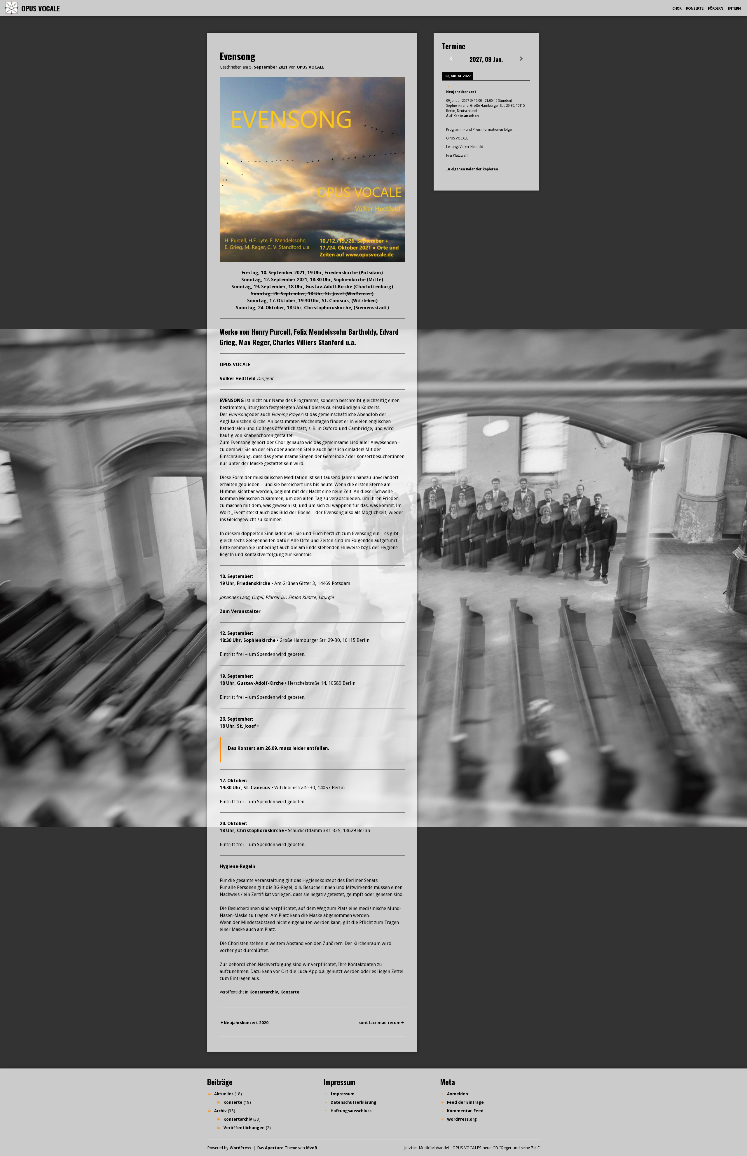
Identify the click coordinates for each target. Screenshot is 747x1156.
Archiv (220, 1110)
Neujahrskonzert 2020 (246, 1022)
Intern (734, 8)
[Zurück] (451, 58)
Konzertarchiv (263, 992)
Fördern (715, 8)
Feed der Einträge (465, 1102)
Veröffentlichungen (244, 1127)
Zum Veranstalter (240, 611)
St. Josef (246, 726)
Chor (676, 8)
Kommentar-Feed (465, 1110)
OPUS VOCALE (40, 8)
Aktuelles (223, 1094)
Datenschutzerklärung (353, 1102)
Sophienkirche (259, 640)
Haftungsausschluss (351, 1110)
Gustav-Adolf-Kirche (260, 683)
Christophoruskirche (260, 830)
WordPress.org (462, 1119)
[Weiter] (521, 58)
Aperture (274, 1147)
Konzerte (694, 8)
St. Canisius (256, 787)
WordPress (240, 1147)
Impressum (343, 1094)
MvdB (311, 1147)
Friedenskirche (253, 583)
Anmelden (457, 1094)
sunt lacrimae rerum (380, 1022)
